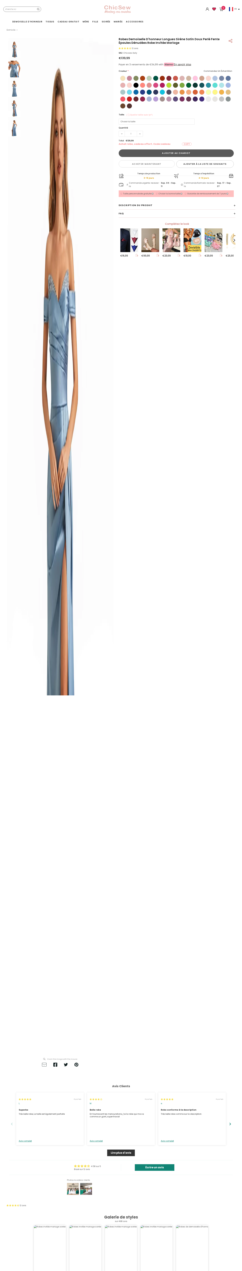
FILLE (95, 21)
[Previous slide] (11, 1124)
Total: (121, 140)
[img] (25, 1099)
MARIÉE (118, 21)
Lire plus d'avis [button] (121, 1153)
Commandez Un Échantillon (218, 71)
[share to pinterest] (76, 1065)
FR (235, 9)
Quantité (123, 127)
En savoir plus (182, 64)
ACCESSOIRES (134, 21)
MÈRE (86, 21)
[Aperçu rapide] (136, 256)
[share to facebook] (55, 1065)
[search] (38, 9)
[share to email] (44, 1065)
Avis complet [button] (25, 1141)
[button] (125, 48)
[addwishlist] (214, 10)
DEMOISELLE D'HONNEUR (27, 21)
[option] (60, 546)
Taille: (136, 114)
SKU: (121, 53)
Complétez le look (177, 224)
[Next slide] (230, 1124)
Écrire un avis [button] (154, 1167)
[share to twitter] (66, 1065)
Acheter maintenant (146, 164)
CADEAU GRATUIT (68, 21)
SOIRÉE (106, 21)
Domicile (11, 29)
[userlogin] (207, 10)
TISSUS (50, 21)
